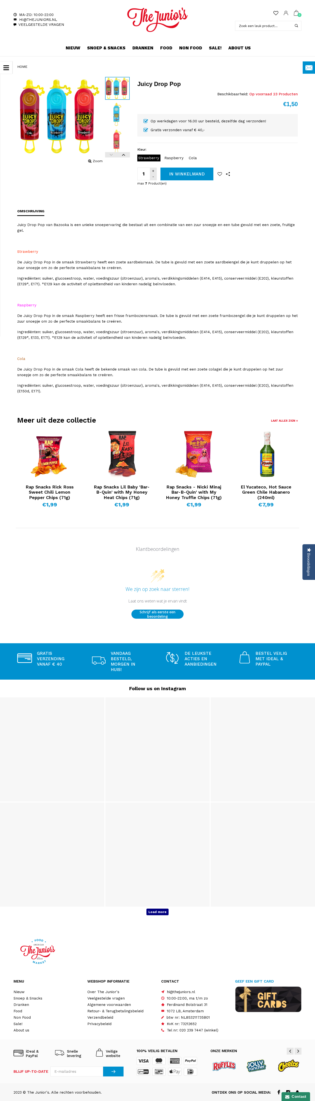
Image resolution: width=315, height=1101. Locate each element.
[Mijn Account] (286, 13)
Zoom (98, 161)
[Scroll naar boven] (301, 1040)
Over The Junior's (103, 992)
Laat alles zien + (284, 420)
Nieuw (73, 47)
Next (123, 154)
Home (22, 67)
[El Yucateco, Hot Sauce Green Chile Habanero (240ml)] (265, 454)
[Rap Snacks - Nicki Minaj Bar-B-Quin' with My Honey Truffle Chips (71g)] (193, 454)
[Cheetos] (288, 1065)
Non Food (190, 47)
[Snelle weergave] (29, 438)
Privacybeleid (99, 1024)
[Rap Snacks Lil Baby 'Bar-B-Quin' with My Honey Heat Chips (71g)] (121, 454)
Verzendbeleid (100, 1017)
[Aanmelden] (113, 1071)
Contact (297, 1096)
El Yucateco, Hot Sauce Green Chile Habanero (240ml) (266, 492)
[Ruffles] (224, 1065)
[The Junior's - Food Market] (157, 19)
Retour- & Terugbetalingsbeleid (115, 1011)
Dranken (142, 47)
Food (166, 47)
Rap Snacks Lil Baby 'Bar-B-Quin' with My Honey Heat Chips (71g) (122, 492)
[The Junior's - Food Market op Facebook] (279, 1092)
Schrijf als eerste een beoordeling (157, 614)
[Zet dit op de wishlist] (220, 174)
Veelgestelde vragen (41, 24)
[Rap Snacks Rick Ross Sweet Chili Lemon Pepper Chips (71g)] (49, 454)
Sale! (215, 47)
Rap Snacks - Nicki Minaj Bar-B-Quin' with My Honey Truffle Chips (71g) (194, 492)
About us (239, 47)
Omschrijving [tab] (30, 211)
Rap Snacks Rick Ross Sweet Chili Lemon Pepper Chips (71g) (50, 492)
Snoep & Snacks (106, 47)
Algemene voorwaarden (109, 1004)
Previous (111, 154)
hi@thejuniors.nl (38, 19)
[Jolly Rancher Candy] (256, 1065)
